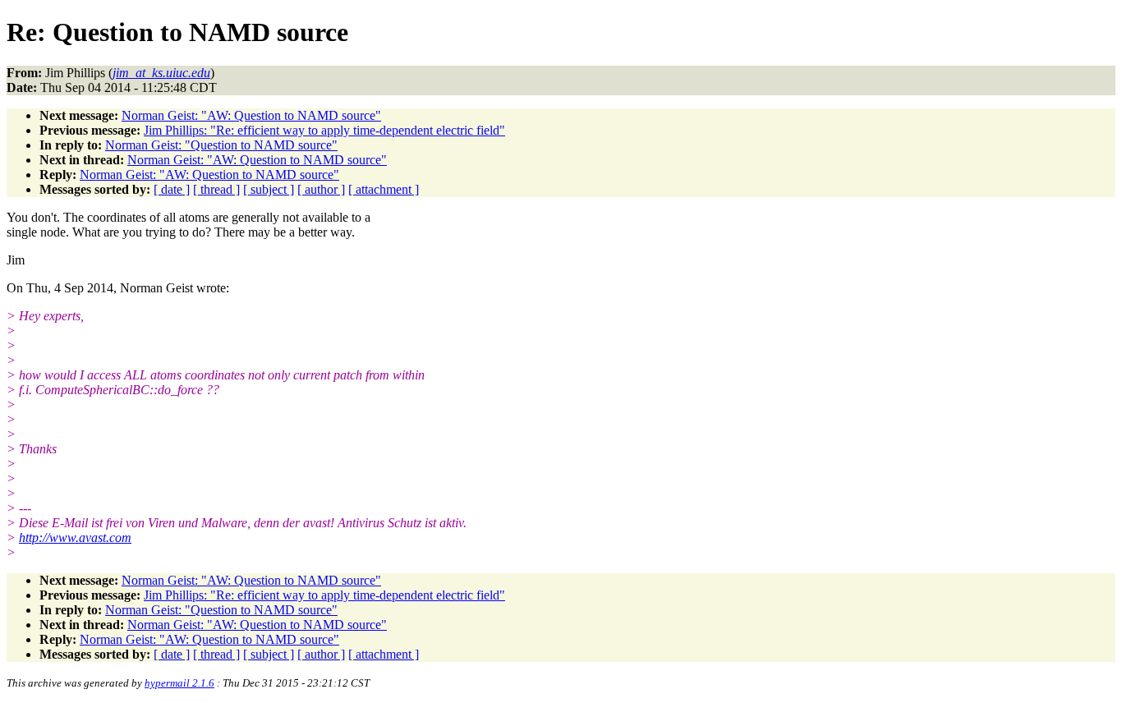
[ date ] (172, 189)
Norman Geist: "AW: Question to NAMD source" (251, 115)
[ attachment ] (383, 189)
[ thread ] (216, 189)
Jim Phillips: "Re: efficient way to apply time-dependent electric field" (324, 130)
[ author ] (321, 189)
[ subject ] (268, 189)
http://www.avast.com (75, 537)
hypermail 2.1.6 (179, 683)
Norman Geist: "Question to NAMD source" (221, 145)
